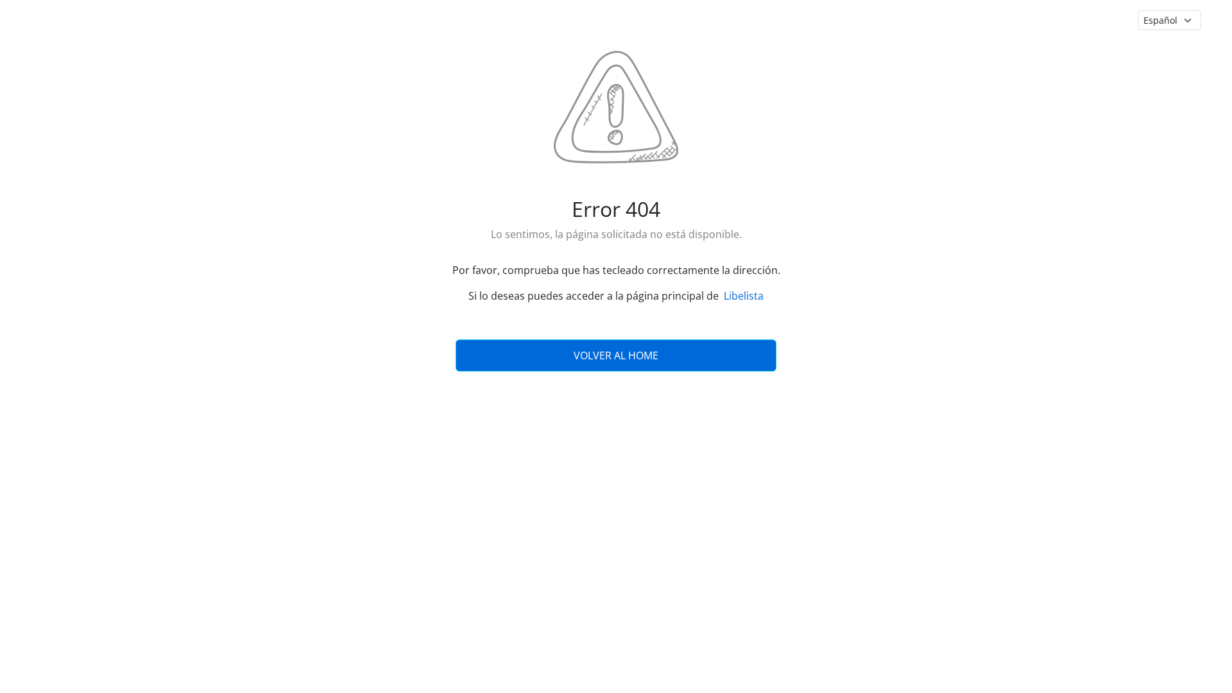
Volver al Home (616, 355)
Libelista (744, 296)
